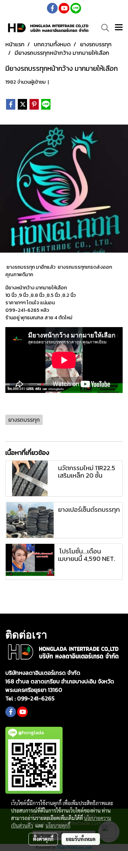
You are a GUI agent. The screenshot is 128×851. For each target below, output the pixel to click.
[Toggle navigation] (119, 28)
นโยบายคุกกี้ (58, 825)
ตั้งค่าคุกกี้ (43, 839)
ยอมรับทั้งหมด (81, 839)
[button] (103, 28)
